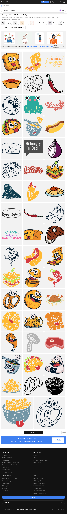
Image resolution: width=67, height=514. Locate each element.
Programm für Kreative (9, 479)
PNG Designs (6, 460)
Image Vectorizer (39, 486)
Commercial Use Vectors (10, 465)
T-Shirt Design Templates (10, 463)
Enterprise (5, 483)
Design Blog (6, 455)
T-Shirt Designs (7, 458)
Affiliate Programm (8, 481)
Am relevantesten (16, 27)
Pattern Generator (40, 493)
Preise (35, 455)
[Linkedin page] (64, 509)
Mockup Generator (40, 483)
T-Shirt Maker (38, 488)
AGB (35, 458)
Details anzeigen (56, 46)
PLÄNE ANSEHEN (58, 440)
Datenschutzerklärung (41, 460)
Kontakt (4, 488)
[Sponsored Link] (9, 38)
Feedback (5, 491)
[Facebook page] (55, 509)
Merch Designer (39, 479)
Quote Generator (39, 491)
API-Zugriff (5, 486)
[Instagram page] (52, 509)
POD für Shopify (7, 472)
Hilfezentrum (38, 463)
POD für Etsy (6, 470)
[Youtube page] (61, 509)
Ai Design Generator (40, 481)
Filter (6, 27)
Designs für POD (7, 467)
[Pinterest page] (58, 509)
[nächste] (60, 432)
